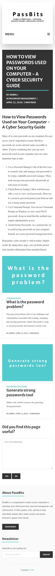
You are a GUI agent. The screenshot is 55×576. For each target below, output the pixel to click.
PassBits (31, 570)
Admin (13, 94)
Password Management (22, 98)
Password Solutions (16, 386)
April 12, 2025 (22, 333)
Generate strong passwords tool (20, 392)
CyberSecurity (13, 298)
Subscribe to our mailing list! (14, 548)
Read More (10, 527)
